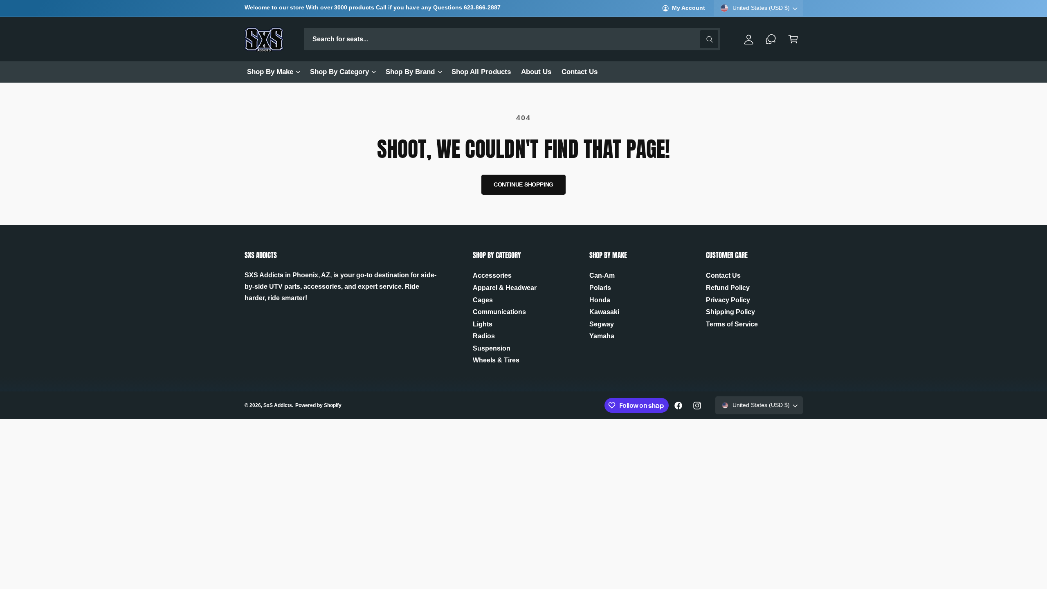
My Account (688, 8)
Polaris (600, 287)
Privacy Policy (728, 300)
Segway (601, 324)
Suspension (491, 348)
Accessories (492, 275)
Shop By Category (339, 72)
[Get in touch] (771, 39)
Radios (484, 336)
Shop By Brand (410, 72)
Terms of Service (732, 324)
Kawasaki (604, 311)
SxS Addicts (277, 405)
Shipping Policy (730, 311)
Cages (483, 300)
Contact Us (723, 275)
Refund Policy (728, 287)
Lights (482, 324)
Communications (499, 311)
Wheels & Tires (496, 360)
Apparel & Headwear (505, 287)
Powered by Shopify (318, 405)
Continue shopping (524, 185)
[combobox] (512, 39)
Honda (599, 300)
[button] (273, 72)
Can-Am (602, 275)
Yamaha (601, 336)
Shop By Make (270, 72)
